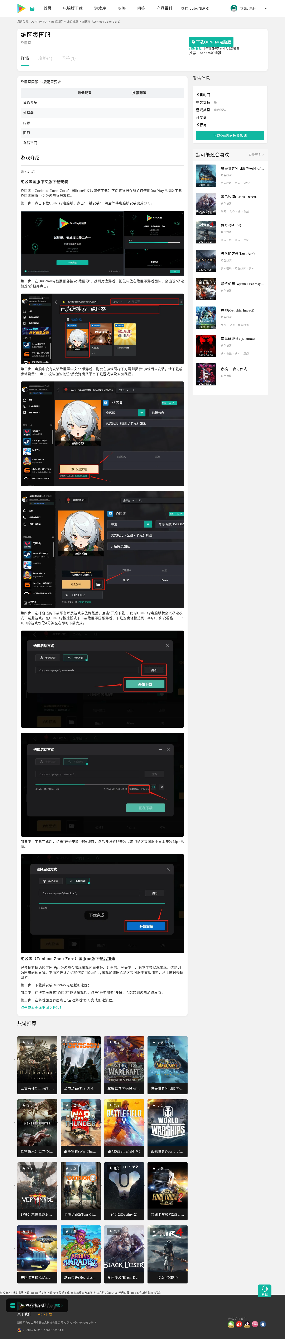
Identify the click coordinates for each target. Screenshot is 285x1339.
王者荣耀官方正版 (82, 1292)
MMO (247, 183)
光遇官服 (124, 1292)
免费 (223, 325)
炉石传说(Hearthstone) (81, 1277)
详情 (25, 58)
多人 (237, 183)
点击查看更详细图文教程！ (42, 1008)
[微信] (232, 1324)
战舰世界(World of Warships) (173, 1151)
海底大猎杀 (155, 1292)
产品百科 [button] (165, 8)
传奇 (246, 240)
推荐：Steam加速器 (205, 53)
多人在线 (226, 183)
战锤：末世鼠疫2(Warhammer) (44, 1214)
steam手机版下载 (41, 1292)
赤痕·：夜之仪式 (234, 369)
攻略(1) (45, 58)
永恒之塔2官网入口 (105, 1292)
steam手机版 (139, 1292)
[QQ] (264, 1324)
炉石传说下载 (61, 1292)
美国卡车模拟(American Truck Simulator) (53, 1277)
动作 (232, 211)
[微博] (240, 1324)
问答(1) (69, 58)
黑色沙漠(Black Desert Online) (131, 1277)
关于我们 (24, 1314)
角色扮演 (72, 21)
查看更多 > (256, 154)
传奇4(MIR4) (168, 1277)
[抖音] (248, 1324)
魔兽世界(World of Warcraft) (129, 1088)
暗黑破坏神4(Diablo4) (238, 339)
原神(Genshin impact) (237, 310)
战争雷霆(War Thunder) (82, 1151)
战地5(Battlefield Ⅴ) (124, 1151)
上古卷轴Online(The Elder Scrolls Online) (53, 1088)
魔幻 (246, 353)
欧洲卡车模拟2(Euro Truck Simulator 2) (182, 1214)
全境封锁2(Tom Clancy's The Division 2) (96, 1214)
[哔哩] (256, 1324)
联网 (223, 211)
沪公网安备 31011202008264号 (43, 1330)
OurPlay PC (39, 21)
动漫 (232, 325)
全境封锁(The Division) (82, 1088)
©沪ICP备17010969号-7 (80, 1322)
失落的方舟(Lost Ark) (238, 253)
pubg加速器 (199, 8)
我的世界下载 (21, 1292)
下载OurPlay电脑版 (213, 42)
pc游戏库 (57, 21)
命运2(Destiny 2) (124, 1214)
